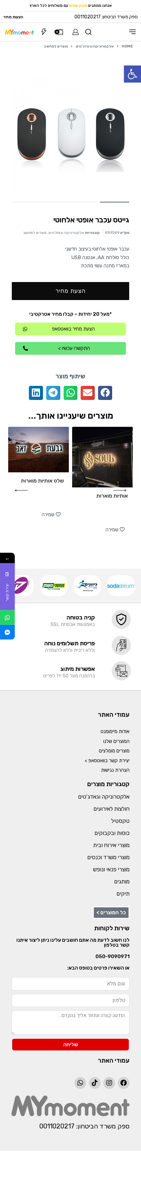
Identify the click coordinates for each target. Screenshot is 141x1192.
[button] (132, 74)
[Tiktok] (95, 1083)
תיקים (123, 893)
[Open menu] (132, 31)
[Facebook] (124, 1083)
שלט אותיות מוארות (42, 481)
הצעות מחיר (13, 17)
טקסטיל (120, 821)
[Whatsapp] (80, 1083)
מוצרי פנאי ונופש (111, 869)
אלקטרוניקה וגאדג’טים (104, 796)
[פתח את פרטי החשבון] (75, 31)
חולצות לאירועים (111, 808)
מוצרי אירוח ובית (111, 845)
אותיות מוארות (112, 496)
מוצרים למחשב (56, 46)
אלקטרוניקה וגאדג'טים (95, 46)
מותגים (122, 881)
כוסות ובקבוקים (112, 833)
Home (127, 46)
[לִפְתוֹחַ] (44, 31)
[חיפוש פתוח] (88, 31)
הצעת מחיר (70, 290)
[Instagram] (109, 1083)
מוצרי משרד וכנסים (108, 857)
